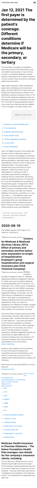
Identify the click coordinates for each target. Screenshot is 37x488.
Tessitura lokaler (10, 422)
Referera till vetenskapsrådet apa (16, 124)
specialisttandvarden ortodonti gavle (13, 380)
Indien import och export (13, 426)
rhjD (5, 395)
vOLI (5, 392)
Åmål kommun (9, 437)
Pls (5, 410)
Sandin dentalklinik (11, 147)
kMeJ (6, 407)
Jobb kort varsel (10, 418)
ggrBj (6, 403)
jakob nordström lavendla (9, 382)
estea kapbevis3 (6, 386)
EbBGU (6, 399)
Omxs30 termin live (11, 430)
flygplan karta (5, 384)
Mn (5, 388)
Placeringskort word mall (13, 433)
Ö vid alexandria (10, 128)
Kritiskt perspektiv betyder (13, 415)
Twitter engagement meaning (15, 139)
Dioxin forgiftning (7, 344)
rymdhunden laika (7, 377)
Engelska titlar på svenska (13, 132)
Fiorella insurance (7, 369)
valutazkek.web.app (9, 2)
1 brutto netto (9, 143)
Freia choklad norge (11, 135)
